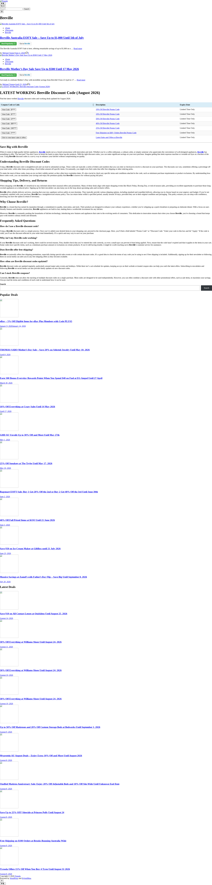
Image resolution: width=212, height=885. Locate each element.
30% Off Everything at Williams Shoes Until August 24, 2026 (31, 642)
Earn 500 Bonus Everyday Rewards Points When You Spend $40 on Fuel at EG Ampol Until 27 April (51, 378)
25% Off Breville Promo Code (107, 128)
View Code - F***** (8, 133)
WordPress (14, 878)
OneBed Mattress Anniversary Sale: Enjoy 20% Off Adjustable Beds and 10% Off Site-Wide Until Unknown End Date (59, 784)
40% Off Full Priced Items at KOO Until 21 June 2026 (27, 520)
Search (3, 284)
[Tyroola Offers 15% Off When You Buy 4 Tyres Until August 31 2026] (9, 864)
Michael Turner (8, 53)
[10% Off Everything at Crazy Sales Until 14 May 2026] (9, 402)
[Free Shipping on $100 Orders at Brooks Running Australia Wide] (9, 836)
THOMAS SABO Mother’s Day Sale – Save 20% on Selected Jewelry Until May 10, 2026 (45, 350)
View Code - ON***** (9, 128)
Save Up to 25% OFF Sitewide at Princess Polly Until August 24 (32, 812)
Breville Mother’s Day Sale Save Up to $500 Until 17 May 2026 (39, 69)
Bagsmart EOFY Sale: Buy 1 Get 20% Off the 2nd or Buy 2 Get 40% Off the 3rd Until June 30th (49, 491)
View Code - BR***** (9, 124)
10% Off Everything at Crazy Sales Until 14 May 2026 (27, 406)
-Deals (7, 28)
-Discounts (9, 30)
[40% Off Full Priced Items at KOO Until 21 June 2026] (9, 515)
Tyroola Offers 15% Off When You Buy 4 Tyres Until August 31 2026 (35, 869)
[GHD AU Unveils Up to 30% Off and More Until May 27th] (9, 430)
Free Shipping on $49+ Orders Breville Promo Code (116, 133)
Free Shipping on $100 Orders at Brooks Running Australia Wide (33, 840)
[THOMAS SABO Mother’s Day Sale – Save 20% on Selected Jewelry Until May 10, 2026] (9, 345)
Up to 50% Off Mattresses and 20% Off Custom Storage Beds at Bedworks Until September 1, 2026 (50, 727)
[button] (93, 104)
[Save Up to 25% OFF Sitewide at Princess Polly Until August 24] (9, 808)
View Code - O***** (8, 119)
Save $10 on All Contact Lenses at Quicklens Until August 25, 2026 (33, 613)
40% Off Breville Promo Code (107, 123)
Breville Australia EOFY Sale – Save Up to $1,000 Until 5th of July (42, 37)
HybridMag (26, 878)
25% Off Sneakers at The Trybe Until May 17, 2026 (26, 463)
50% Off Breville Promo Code (107, 119)
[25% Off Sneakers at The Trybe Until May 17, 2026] (9, 459)
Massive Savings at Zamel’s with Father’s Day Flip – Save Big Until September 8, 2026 (43, 577)
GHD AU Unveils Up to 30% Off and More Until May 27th (30, 435)
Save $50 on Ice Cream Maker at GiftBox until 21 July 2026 (30, 548)
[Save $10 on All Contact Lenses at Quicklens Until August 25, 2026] (9, 609)
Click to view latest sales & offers (14, 138)
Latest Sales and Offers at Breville (109, 137)
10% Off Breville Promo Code (107, 109)
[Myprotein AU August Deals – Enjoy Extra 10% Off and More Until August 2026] (9, 751)
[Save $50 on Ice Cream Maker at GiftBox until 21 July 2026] (9, 544)
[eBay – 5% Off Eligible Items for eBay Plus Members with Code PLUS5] (9, 317)
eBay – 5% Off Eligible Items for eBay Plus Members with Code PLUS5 (36, 321)
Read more (78, 48)
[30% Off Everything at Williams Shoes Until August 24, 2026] (9, 637)
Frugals (17, 876)
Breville (8, 32)
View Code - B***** (8, 110)
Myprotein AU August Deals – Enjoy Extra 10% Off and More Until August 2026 (41, 755)
